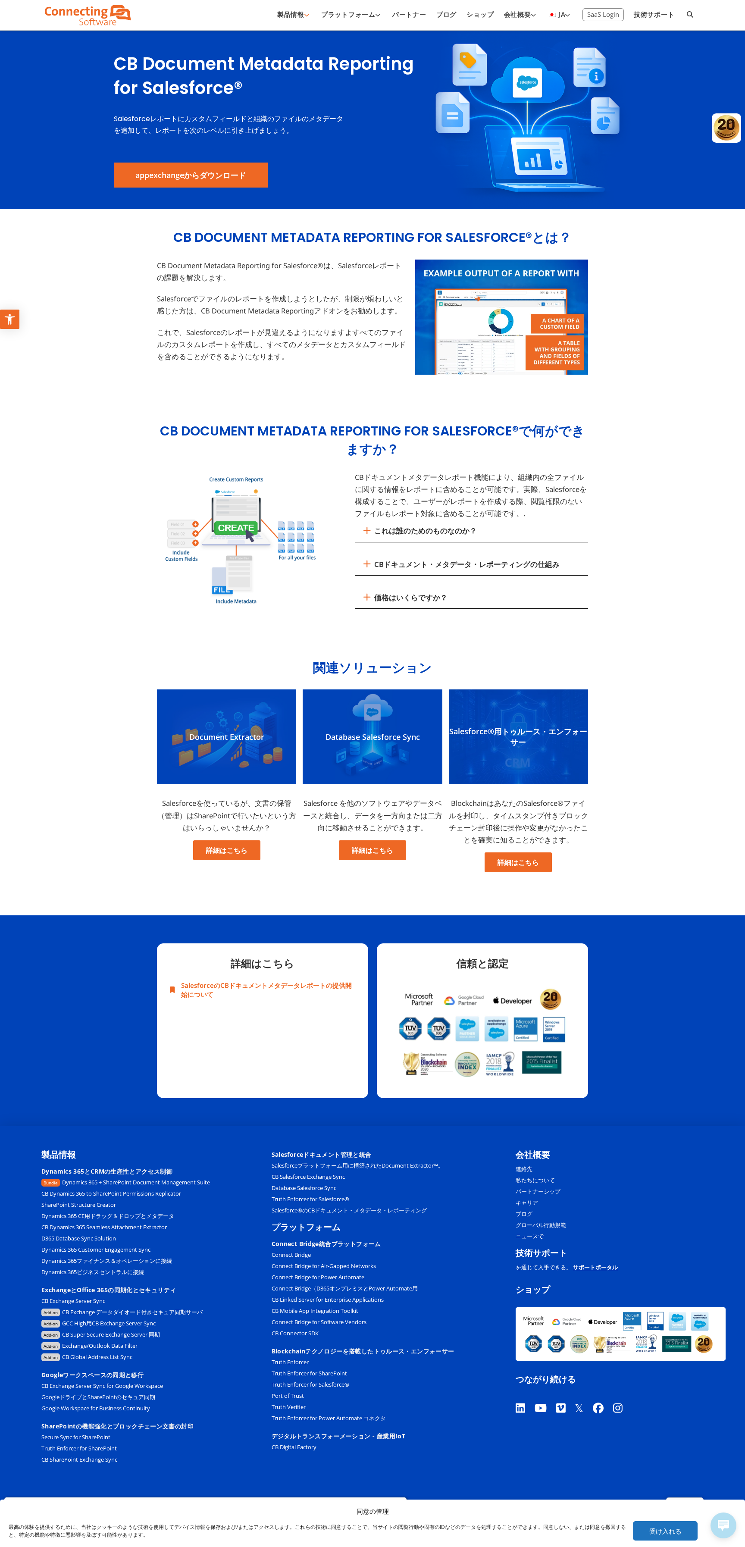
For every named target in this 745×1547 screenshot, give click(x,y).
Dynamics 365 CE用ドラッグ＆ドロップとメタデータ (107, 1216)
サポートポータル (595, 1267)
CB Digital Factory (294, 1447)
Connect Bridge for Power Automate (318, 1277)
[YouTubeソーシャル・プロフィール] (545, 1397)
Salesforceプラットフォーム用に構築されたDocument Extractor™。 (358, 1165)
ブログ (524, 1214)
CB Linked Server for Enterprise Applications (328, 1299)
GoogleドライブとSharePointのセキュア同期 (98, 1397)
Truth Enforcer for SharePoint (79, 1448)
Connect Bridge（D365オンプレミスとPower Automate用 (345, 1288)
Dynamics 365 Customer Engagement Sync (95, 1249)
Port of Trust (288, 1396)
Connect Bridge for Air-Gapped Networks (324, 1266)
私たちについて (535, 1180)
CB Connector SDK (295, 1333)
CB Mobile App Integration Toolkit (315, 1311)
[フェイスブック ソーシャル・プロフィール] (603, 1397)
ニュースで (530, 1236)
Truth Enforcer (290, 1362)
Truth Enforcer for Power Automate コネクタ (329, 1418)
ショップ (533, 1290)
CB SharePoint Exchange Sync (79, 1459)
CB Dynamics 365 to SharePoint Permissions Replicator (111, 1193)
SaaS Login (603, 14)
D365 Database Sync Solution (78, 1238)
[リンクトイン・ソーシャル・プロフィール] (525, 1397)
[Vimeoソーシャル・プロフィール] (565, 1397)
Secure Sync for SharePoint (75, 1437)
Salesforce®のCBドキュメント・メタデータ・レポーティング (349, 1210)
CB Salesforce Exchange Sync (308, 1177)
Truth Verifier (289, 1407)
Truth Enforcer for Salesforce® (310, 1199)
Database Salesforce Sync (304, 1188)
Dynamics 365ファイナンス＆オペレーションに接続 (106, 1261)
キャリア (527, 1202)
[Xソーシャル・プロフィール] (584, 1397)
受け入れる (665, 1531)
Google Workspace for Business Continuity (95, 1408)
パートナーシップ (538, 1191)
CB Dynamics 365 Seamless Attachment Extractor (104, 1227)
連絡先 (524, 1169)
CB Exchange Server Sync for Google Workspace (102, 1386)
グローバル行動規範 (541, 1225)
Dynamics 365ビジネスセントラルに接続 (93, 1272)
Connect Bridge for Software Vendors (319, 1322)
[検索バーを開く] (690, 15)
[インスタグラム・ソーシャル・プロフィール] (622, 1397)
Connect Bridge (291, 1255)
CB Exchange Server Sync (73, 1301)
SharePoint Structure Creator (78, 1205)
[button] (471, 531)
